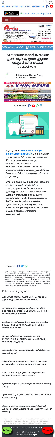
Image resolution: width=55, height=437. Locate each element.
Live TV (48, 430)
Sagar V (35, 434)
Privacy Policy (38, 427)
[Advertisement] (27, 240)
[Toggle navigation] (7, 19)
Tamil (8, 6)
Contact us (25, 427)
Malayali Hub (25, 6)
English (15, 6)
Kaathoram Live (38, 6)
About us (15, 427)
